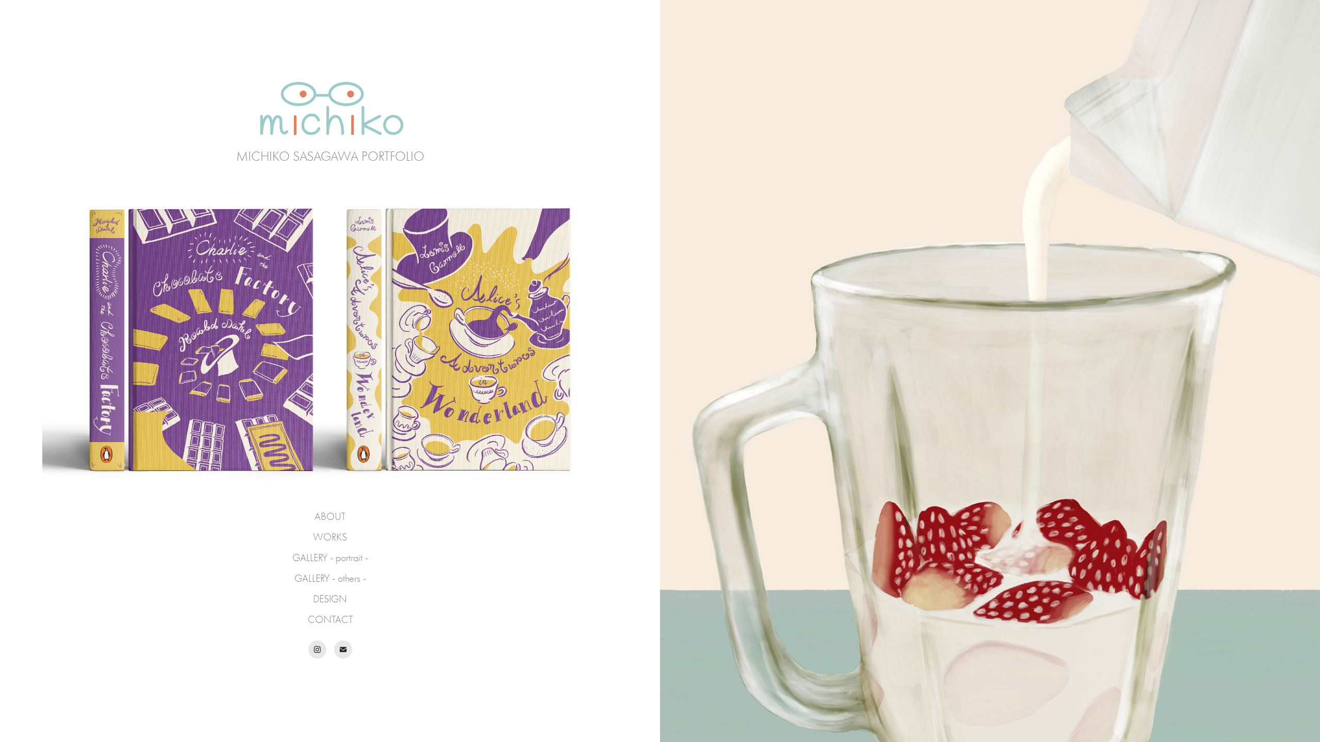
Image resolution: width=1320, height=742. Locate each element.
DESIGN (330, 599)
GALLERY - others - (330, 578)
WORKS (330, 537)
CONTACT (330, 620)
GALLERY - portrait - (330, 558)
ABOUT (330, 516)
